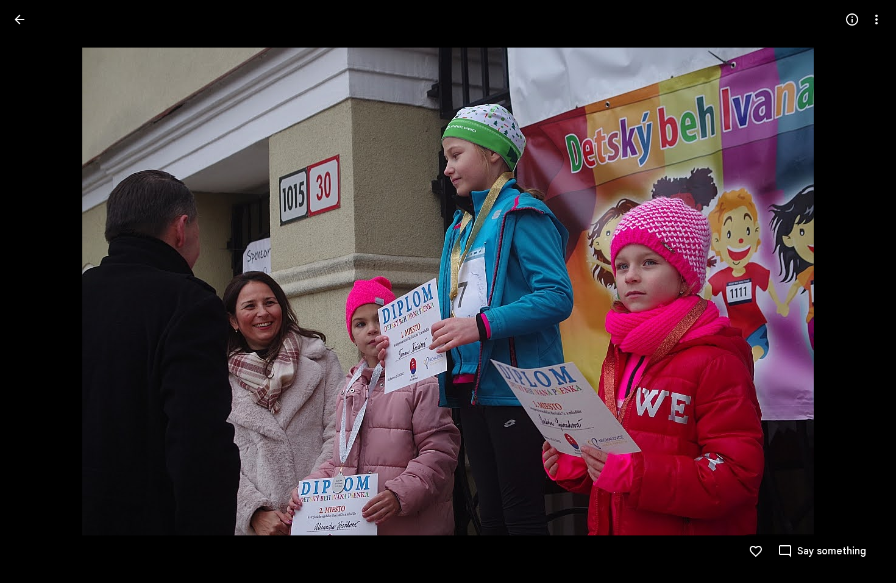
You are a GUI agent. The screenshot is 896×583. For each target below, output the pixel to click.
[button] (34, 291)
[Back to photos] (19, 19)
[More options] (876, 19)
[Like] (755, 551)
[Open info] (852, 19)
